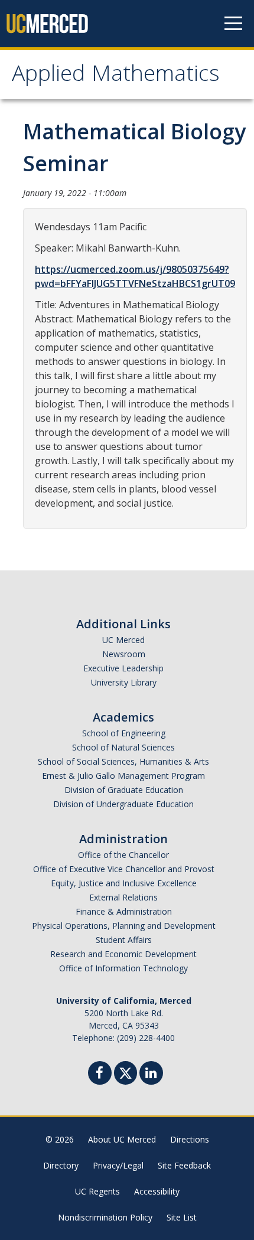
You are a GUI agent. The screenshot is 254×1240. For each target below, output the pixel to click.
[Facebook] (99, 1074)
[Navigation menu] (233, 23)
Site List (182, 1217)
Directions (189, 1139)
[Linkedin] (151, 1074)
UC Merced (123, 639)
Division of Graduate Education (123, 789)
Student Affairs (124, 939)
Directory (61, 1165)
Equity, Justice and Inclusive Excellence (124, 883)
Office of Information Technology (123, 968)
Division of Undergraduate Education (123, 804)
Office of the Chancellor (123, 854)
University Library (124, 682)
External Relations (123, 897)
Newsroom (123, 654)
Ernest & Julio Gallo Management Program (123, 775)
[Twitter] (125, 1071)
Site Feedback (184, 1165)
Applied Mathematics (116, 76)
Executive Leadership (123, 668)
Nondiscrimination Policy (105, 1217)
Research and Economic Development (123, 954)
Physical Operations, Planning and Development (124, 925)
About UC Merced (122, 1139)
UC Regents (97, 1191)
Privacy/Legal (118, 1165)
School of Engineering (123, 733)
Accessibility (157, 1191)
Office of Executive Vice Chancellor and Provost (123, 868)
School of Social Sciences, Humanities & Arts (123, 761)
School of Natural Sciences (123, 747)
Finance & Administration (124, 911)
